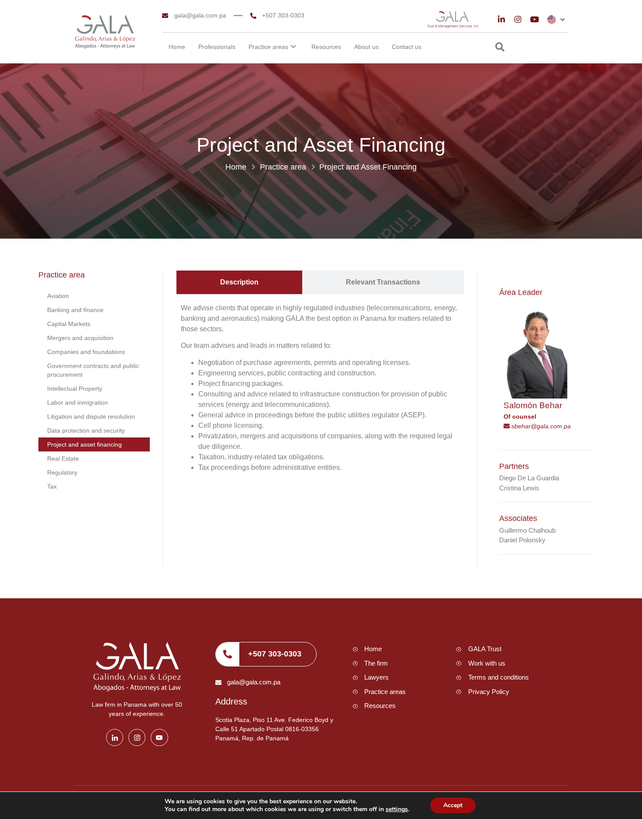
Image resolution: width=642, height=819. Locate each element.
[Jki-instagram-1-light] (136, 737)
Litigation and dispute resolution (91, 416)
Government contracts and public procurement (93, 370)
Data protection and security (86, 430)
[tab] (239, 282)
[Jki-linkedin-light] (114, 737)
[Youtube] (534, 19)
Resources (326, 46)
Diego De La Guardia (529, 478)
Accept (453, 805)
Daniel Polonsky (522, 540)
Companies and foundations (86, 351)
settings (397, 809)
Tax (52, 486)
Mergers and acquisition (80, 337)
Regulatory (62, 472)
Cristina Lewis (519, 488)
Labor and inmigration (77, 402)
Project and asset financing (84, 444)
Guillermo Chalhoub (527, 530)
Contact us (406, 46)
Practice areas (268, 46)
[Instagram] (518, 19)
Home (177, 46)
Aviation (58, 295)
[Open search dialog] (499, 48)
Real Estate (63, 458)
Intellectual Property (74, 388)
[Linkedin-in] (501, 19)
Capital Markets (68, 323)
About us (366, 46)
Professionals (216, 46)
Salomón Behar (533, 405)
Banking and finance (75, 309)
